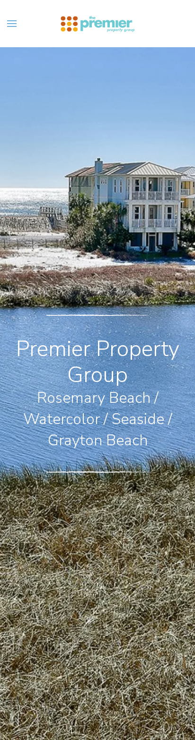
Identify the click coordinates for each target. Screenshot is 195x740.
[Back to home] (98, 23)
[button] (12, 23)
